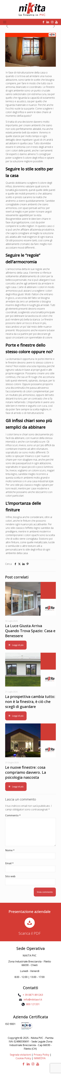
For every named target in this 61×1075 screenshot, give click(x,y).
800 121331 (33, 1004)
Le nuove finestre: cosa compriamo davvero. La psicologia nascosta (25, 772)
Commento (13, 815)
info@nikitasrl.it (33, 999)
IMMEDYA (40, 1058)
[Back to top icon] (54, 1068)
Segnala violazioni (20, 1054)
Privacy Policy (41, 1054)
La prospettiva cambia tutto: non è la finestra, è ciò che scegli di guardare (30, 701)
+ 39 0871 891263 (33, 995)
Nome (10, 850)
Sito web (10, 876)
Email (9, 863)
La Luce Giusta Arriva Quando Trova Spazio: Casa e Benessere (30, 630)
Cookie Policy (23, 1058)
